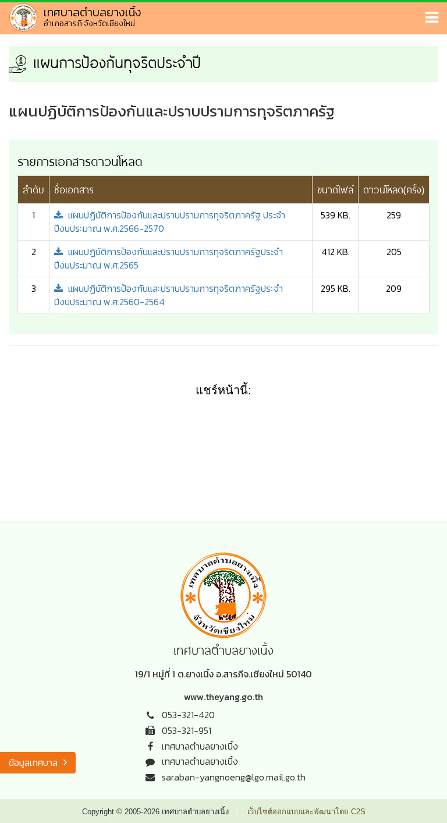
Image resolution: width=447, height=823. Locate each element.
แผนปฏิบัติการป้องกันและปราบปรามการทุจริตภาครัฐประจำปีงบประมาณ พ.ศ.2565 (168, 258)
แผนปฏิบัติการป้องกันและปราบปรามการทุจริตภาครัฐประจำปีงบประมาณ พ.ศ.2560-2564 (168, 295)
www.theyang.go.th (223, 697)
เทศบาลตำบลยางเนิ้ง (200, 746)
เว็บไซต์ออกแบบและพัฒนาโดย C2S (306, 811)
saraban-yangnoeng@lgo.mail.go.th (234, 777)
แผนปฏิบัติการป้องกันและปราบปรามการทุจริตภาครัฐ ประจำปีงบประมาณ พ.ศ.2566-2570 (169, 221)
